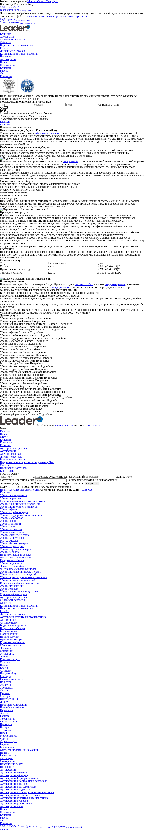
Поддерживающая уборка (15, 554)
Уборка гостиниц (10, 523)
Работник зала (8, 755)
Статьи (4, 73)
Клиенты (5, 67)
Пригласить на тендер (13, 467)
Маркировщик (9, 633)
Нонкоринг (7, 56)
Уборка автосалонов (12, 532)
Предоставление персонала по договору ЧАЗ (27, 462)
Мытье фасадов (9, 540)
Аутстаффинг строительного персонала (24, 797)
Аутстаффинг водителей (15, 772)
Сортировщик (8, 741)
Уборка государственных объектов (21, 515)
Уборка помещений (12, 585)
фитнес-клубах (84, 284)
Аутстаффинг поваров (13, 783)
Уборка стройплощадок (14, 512)
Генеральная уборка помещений (19, 582)
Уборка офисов (9, 509)
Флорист (5, 690)
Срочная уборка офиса (13, 594)
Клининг (5, 33)
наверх (4, 829)
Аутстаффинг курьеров (14, 800)
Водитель (5, 681)
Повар (4, 664)
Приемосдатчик (9, 636)
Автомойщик (8, 619)
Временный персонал (13, 459)
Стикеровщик (8, 761)
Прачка (4, 752)
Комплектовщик (10, 659)
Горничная (6, 710)
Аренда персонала (11, 453)
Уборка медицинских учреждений (20, 503)
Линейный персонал (12, 50)
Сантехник (6, 650)
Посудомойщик (9, 673)
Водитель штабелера (12, 628)
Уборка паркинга (10, 498)
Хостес (4, 713)
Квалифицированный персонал (19, 53)
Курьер (4, 738)
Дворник (5, 656)
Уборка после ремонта (13, 495)
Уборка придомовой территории (19, 506)
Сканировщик (8, 622)
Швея (3, 732)
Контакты (6, 76)
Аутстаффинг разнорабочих (17, 803)
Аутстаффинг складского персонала (21, 795)
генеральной (70, 161)
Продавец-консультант (13, 704)
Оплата (4, 465)
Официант (6, 662)
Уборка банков (9, 588)
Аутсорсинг (7, 36)
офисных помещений (48, 132)
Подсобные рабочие (12, 707)
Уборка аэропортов (11, 517)
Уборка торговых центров (15, 549)
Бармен (4, 744)
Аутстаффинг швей (11, 806)
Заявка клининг (35, 16)
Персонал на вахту (11, 763)
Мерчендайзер (8, 735)
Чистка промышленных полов (18, 568)
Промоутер (6, 724)
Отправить (92, 483)
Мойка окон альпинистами (16, 557)
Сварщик (5, 670)
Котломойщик (8, 631)
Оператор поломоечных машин (19, 749)
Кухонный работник (12, 642)
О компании (7, 64)
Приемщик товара (11, 639)
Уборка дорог (8, 520)
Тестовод (5, 729)
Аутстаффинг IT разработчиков (19, 778)
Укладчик (6, 684)
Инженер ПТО (9, 698)
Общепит (5, 42)
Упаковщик (7, 653)
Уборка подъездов (11, 563)
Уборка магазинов (11, 529)
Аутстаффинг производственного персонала (27, 792)
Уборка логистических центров (19, 591)
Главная (5, 121)
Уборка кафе (7, 526)
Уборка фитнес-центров (14, 534)
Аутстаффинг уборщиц (14, 775)
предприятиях (60, 287)
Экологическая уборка (13, 565)
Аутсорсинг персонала (13, 448)
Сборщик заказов (10, 645)
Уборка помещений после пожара (20, 571)
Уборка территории (12, 546)
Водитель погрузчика (13, 625)
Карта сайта (7, 470)
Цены (3, 62)
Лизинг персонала (11, 456)
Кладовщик (7, 746)
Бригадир (5, 676)
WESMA (87, 489)
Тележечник (7, 718)
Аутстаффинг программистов (18, 786)
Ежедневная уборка (12, 560)
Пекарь (4, 727)
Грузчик (5, 693)
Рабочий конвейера (11, 679)
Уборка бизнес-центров (14, 543)
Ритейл (4, 47)
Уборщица (6, 687)
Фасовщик (6, 758)
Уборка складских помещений (18, 574)
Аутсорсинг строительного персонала (23, 616)
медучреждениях (115, 284)
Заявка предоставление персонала (66, 16)
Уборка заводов (9, 551)
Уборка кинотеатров (12, 537)
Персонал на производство (16, 45)
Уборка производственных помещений (23, 577)
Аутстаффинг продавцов (15, 789)
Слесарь (5, 696)
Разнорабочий (8, 721)
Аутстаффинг (8, 59)
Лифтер (4, 701)
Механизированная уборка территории (23, 500)
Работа (4, 70)
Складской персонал (12, 39)
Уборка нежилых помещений (17, 580)
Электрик (6, 647)
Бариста (5, 715)
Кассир (4, 667)
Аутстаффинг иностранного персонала (23, 780)
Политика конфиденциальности (19, 489)
